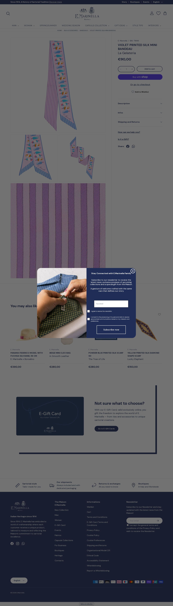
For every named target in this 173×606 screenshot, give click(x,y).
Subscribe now (111, 329)
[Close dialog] (133, 271)
